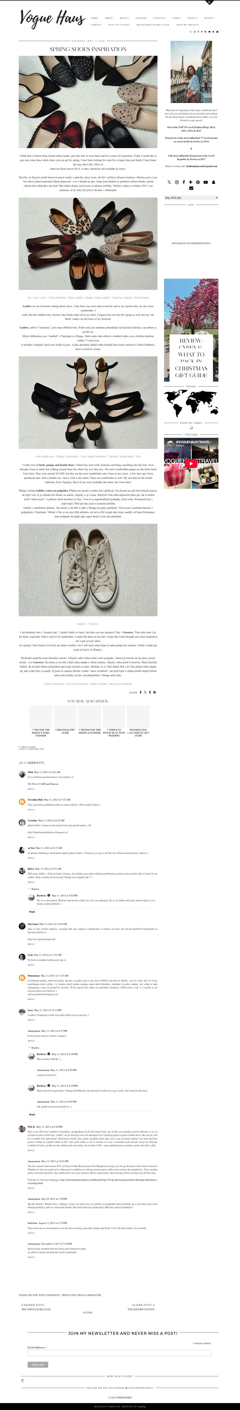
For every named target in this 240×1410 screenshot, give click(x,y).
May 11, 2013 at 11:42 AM (48, 954)
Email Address (37, 1347)
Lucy (30, 1010)
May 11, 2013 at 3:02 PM (65, 895)
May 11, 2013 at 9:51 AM (48, 868)
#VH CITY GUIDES (119, 25)
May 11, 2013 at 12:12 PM (48, 1010)
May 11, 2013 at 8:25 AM (51, 820)
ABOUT (109, 18)
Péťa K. (31, 1126)
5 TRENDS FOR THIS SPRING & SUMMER (90, 731)
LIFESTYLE (159, 18)
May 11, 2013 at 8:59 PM (65, 1085)
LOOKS (176, 18)
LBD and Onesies (49, 784)
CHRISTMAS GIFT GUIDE (65, 731)
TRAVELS (192, 18)
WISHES (209, 18)
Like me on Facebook (77, 684)
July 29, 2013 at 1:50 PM (54, 1198)
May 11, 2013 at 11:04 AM (53, 924)
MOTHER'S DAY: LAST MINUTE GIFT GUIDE (138, 732)
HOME (94, 18)
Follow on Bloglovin (54, 684)
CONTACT (96, 25)
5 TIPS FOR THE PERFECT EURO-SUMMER (41, 732)
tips (41, 749)
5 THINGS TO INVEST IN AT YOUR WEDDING (114, 732)
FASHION (141, 18)
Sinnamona (34, 975)
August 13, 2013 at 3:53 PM (52, 1223)
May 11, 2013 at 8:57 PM (54, 1031)
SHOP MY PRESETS (187, 25)
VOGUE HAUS (124, 1397)
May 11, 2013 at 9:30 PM (49, 1126)
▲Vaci (31, 848)
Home (88, 1312)
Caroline (32, 820)
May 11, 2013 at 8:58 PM (65, 1054)
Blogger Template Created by (120, 1406)
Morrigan (33, 924)
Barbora (41, 895)
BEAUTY (124, 18)
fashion (33, 749)
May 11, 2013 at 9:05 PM (63, 1101)
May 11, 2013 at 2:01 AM (47, 772)
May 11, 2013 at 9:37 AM (49, 848)
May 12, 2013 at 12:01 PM (55, 1161)
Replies (35, 889)
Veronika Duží (35, 799)
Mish (30, 772)
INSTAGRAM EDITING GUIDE (153, 25)
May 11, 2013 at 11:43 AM (54, 975)
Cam (30, 954)
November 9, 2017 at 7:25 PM (56, 1243)
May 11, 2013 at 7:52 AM (57, 799)
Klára (31, 868)
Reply (31, 789)
